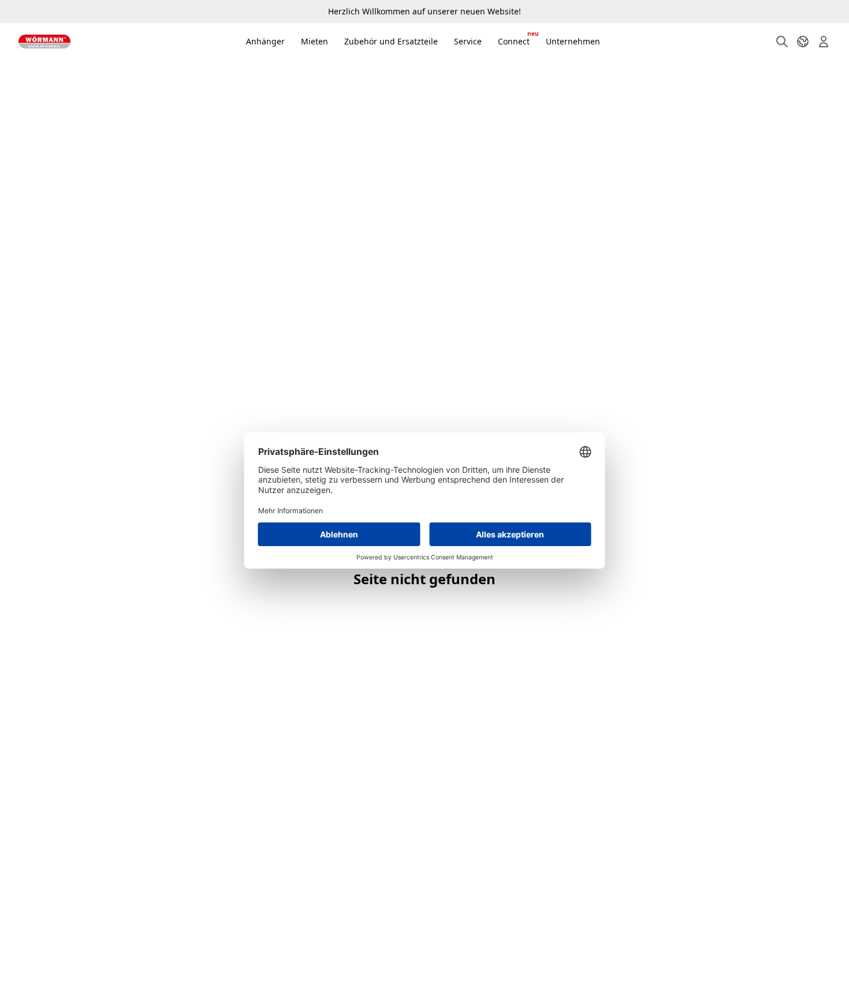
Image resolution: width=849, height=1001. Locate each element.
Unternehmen (573, 41)
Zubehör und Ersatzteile (391, 41)
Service (468, 41)
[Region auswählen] (803, 41)
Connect (517, 39)
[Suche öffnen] (782, 41)
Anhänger (265, 41)
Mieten (314, 41)
